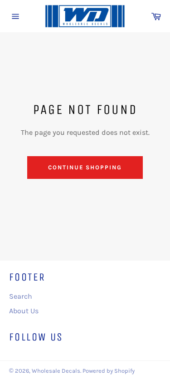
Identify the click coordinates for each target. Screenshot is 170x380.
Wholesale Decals (56, 370)
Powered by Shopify (109, 370)
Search (20, 296)
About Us (24, 310)
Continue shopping (85, 167)
